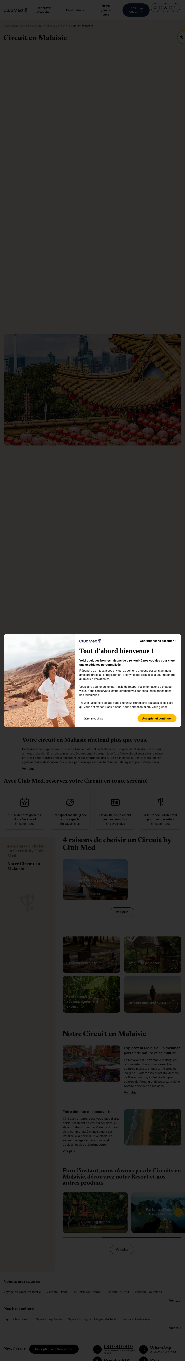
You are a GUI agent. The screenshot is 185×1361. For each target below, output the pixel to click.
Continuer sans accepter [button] (158, 641)
